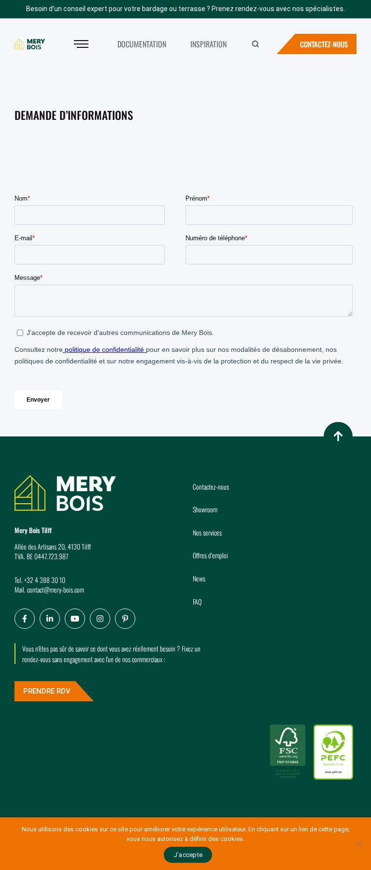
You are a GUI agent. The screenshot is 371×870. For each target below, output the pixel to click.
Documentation (141, 44)
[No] (359, 844)
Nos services (207, 532)
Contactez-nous (324, 44)
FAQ (197, 601)
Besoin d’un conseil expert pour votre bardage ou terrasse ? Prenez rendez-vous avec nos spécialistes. (185, 9)
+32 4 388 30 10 (44, 580)
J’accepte (187, 854)
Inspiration (208, 44)
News (199, 578)
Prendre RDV (47, 691)
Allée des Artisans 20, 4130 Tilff (52, 546)
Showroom (205, 509)
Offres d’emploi (210, 555)
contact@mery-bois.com (55, 589)
